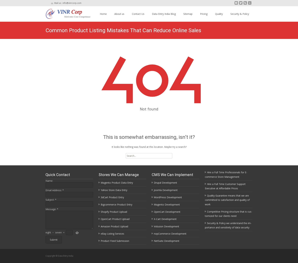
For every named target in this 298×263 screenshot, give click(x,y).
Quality (219, 14)
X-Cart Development (165, 219)
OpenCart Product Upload (115, 219)
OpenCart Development (167, 211)
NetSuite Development (166, 241)
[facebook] (236, 4)
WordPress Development (168, 197)
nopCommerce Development (170, 233)
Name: (49, 180)
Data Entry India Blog (164, 14)
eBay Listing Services (112, 233)
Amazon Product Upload (114, 226)
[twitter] (240, 4)
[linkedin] (249, 4)
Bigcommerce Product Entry (116, 204)
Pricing (203, 14)
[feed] (245, 4)
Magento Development (167, 204)
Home (103, 14)
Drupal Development (165, 182)
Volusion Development (166, 226)
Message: (52, 209)
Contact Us (138, 14)
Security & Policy (239, 14)
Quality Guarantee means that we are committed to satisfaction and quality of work (227, 200)
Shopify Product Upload (114, 211)
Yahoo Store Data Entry (114, 190)
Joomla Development (166, 190)
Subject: (51, 199)
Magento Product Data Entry (117, 182)
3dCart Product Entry (112, 197)
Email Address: (55, 190)
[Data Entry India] (65, 13)
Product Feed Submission (115, 241)
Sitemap (187, 14)
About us (119, 14)
